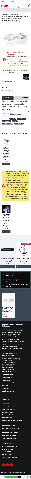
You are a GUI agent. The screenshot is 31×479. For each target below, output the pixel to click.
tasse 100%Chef (19, 123)
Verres (7, 10)
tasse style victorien (7, 123)
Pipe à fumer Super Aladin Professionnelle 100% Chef (23, 260)
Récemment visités (6, 290)
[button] (14, 268)
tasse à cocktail (6, 121)
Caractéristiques (22, 97)
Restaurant (3, 240)
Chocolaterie (20, 240)
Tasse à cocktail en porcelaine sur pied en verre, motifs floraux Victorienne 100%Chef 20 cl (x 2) (6, 153)
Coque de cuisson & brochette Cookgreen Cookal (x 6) (8, 260)
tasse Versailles (22, 118)
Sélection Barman (11, 240)
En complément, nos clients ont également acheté (14, 201)
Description (7, 97)
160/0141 (14, 121)
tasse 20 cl (13, 118)
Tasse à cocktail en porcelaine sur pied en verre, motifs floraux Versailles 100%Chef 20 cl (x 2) (7, 310)
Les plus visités (16, 290)
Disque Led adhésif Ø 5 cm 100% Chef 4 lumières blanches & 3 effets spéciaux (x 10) (6, 220)
